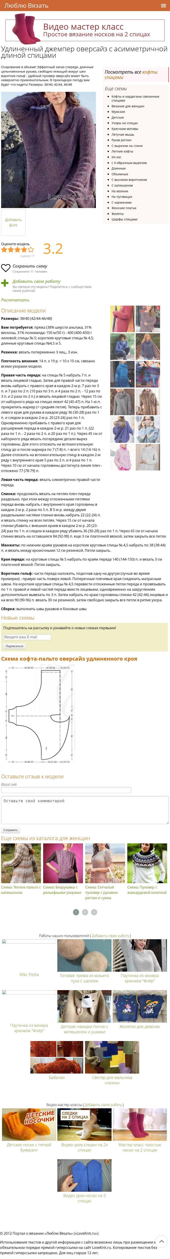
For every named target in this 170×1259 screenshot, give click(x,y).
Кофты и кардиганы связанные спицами (135, 98)
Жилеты (118, 214)
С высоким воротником (129, 179)
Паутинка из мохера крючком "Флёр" (140, 978)
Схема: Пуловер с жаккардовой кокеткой (147, 890)
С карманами (122, 202)
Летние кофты (122, 151)
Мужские (118, 112)
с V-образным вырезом (129, 163)
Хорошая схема (24, 250)
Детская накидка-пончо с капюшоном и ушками (84, 1029)
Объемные (120, 174)
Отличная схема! (31, 250)
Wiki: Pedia (29, 974)
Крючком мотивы (125, 129)
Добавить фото (13, 222)
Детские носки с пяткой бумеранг (29, 1147)
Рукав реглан (121, 140)
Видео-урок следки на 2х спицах (84, 1147)
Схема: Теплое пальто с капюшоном (21, 890)
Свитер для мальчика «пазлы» (112, 1080)
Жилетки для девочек (140, 1026)
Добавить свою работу (36, 281)
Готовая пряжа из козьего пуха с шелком (84, 978)
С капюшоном (122, 185)
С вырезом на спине (127, 146)
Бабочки (57, 1077)
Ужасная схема (4, 250)
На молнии (120, 191)
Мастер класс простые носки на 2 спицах (139, 1147)
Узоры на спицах (125, 123)
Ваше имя (9, 784)
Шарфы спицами (124, 219)
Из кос (116, 157)
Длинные (119, 168)
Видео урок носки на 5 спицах (84, 1198)
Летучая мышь (123, 134)
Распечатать (15, 300)
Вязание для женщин (128, 106)
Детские (118, 117)
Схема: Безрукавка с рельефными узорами (62, 890)
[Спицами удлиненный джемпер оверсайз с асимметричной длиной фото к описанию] (48, 150)
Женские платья (124, 208)
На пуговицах (122, 197)
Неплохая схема (11, 250)
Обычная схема (17, 250)
